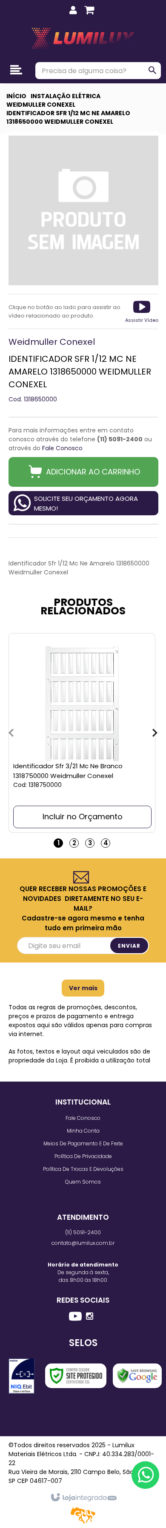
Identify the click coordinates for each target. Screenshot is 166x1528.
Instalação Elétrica (65, 96)
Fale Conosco (62, 448)
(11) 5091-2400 (83, 1232)
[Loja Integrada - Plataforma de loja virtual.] (83, 1498)
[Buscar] (152, 70)
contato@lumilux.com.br (83, 1243)
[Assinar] (129, 945)
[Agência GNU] (83, 1522)
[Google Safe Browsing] (137, 1376)
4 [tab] (105, 842)
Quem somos (83, 1181)
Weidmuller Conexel (40, 104)
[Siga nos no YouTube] (75, 1317)
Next (154, 733)
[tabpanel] (82, 733)
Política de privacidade (83, 1156)
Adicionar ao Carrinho (93, 471)
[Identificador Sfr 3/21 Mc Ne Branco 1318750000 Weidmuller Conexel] (82, 732)
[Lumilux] (83, 38)
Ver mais (83, 988)
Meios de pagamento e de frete (83, 1143)
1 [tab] (58, 842)
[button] (141, 311)
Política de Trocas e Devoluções (83, 1169)
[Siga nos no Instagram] (89, 1316)
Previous (11, 733)
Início (16, 96)
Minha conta (83, 1130)
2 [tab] (74, 842)
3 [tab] (90, 842)
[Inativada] (21, 1376)
